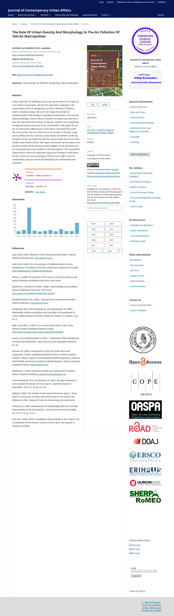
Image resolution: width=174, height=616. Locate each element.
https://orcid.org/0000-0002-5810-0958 (27, 55)
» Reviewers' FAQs (137, 241)
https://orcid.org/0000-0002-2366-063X (28, 66)
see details (40, 192)
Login (101, 2)
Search (160, 15)
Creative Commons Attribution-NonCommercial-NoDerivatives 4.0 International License (103, 172)
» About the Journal (138, 107)
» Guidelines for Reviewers (141, 225)
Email (133, 568)
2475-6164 (144, 66)
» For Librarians (136, 265)
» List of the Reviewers (139, 236)
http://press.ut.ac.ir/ (44, 258)
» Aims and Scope (137, 112)
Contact (105, 15)
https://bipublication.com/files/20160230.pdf (32, 271)
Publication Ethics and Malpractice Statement (136, 2)
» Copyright (134, 136)
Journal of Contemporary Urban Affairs (39, 10)
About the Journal (26, 15)
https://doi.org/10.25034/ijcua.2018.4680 (35, 74)
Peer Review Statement (141, 181)
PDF (92, 104)
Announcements (90, 15)
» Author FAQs (135, 206)
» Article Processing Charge (141, 192)
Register (110, 2)
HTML (105, 104)
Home (10, 15)
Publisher (162, 2)
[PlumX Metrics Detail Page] (16, 177)
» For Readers (135, 260)
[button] (95, 224)
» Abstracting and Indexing (141, 122)
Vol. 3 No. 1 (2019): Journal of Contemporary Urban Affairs (55, 24)
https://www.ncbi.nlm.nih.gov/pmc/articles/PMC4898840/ (37, 332)
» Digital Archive (136, 275)
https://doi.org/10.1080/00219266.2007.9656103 (33, 293)
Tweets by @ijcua (137, 591)
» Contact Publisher (138, 310)
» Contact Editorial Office (140, 305)
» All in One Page (136, 281)
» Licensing (134, 142)
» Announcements (137, 286)
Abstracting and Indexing (66, 15)
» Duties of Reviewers (138, 230)
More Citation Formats (98, 208)
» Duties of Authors (137, 187)
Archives (45, 15)
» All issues (134, 270)
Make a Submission (139, 154)
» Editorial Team (136, 117)
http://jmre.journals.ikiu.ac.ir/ (52, 374)
